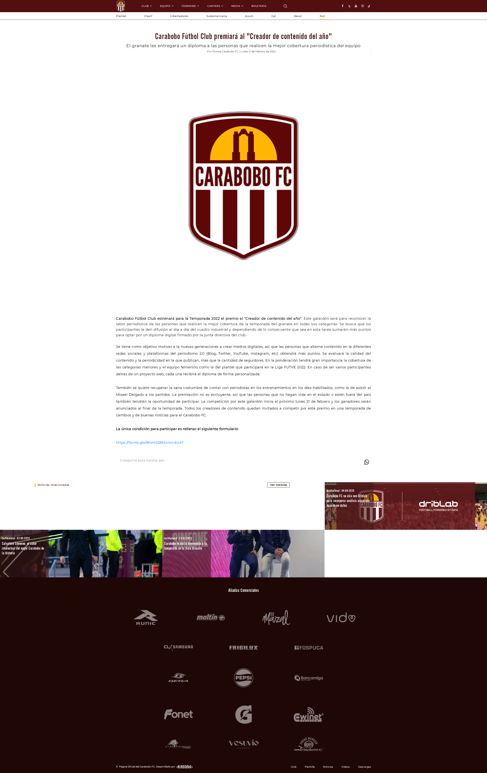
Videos (345, 766)
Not (322, 16)
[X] (349, 6)
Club (145, 6)
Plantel (121, 16)
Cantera (213, 6)
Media (235, 6)
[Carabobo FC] (285, 6)
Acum (249, 16)
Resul (298, 16)
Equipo (165, 6)
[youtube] (356, 6)
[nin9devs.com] (184, 766)
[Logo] (121, 6)
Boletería (259, 6)
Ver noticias (278, 485)
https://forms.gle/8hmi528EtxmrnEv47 (149, 443)
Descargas (364, 766)
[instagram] (362, 6)
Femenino (189, 6)
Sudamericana (216, 16)
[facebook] (343, 6)
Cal (273, 16)
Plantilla (310, 766)
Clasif (148, 16)
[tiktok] (369, 6)
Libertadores (179, 16)
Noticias (328, 766)
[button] (406, 506)
